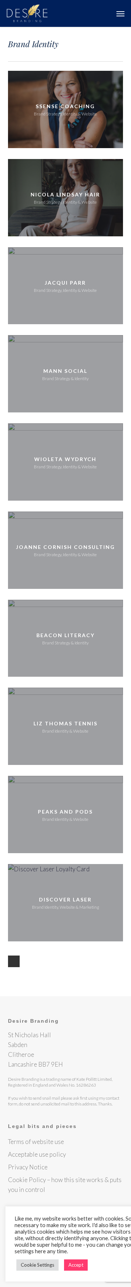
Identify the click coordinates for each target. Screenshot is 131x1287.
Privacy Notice (28, 1167)
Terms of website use (36, 1141)
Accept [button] (75, 1265)
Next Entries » (14, 961)
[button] (120, 13)
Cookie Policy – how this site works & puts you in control (65, 1184)
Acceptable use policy (37, 1154)
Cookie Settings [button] (37, 1265)
